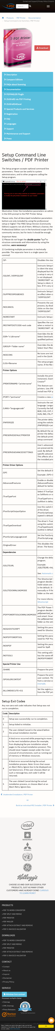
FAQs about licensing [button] (16, 84)
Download (43, 48)
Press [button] (9, 138)
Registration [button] (12, 114)
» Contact (5, 967)
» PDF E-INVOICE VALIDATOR (14, 929)
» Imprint (5, 974)
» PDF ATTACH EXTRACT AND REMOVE (17, 925)
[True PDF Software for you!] (8, 7)
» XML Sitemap (8, 1006)
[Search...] (30, 6)
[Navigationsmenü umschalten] (48, 6)
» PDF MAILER (7, 921)
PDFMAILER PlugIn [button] (15, 94)
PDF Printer (21, 18)
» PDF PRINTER (8, 918)
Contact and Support (30, 1)
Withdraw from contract (15, 994)
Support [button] (10, 128)
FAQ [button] (8, 119)
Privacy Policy (43, 1)
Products (10, 18)
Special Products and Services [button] (20, 109)
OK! (46, 1026)
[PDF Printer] (17, 48)
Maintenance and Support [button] (18, 133)
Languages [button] (11, 124)
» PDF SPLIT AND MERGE (12, 914)
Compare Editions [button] (14, 79)
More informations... (15, 1028)
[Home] (3, 18)
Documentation (34, 18)
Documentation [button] (13, 89)
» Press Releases (8, 1009)
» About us (6, 970)
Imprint (51, 1)
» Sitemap (6, 1002)
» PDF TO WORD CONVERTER (13, 910)
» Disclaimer (7, 978)
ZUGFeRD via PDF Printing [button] (18, 99)
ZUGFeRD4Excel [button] (13, 104)
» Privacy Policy (8, 982)
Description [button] (11, 74)
